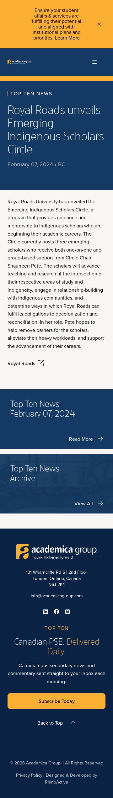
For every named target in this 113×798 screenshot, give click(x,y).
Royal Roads (21, 363)
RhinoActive (56, 782)
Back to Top (50, 722)
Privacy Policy (29, 775)
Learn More (67, 37)
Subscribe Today (57, 701)
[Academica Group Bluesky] (67, 612)
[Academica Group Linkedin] (45, 612)
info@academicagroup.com (57, 596)
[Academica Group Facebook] (56, 612)
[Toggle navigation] (94, 62)
